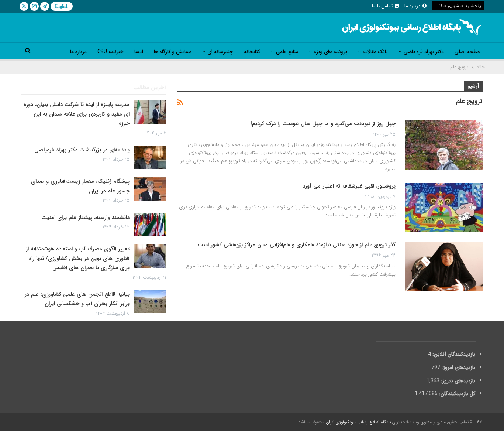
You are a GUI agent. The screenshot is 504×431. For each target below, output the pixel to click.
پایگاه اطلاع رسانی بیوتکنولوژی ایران (358, 421)
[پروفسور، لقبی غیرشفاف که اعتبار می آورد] (444, 207)
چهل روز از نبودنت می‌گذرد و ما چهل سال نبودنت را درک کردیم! (323, 123)
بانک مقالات (375, 52)
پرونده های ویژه (330, 52)
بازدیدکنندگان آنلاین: (453, 354)
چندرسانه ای (220, 52)
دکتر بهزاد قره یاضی (424, 52)
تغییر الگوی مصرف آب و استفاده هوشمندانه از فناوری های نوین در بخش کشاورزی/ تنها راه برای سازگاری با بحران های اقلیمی (78, 258)
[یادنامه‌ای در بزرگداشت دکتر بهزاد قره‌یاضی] (150, 157)
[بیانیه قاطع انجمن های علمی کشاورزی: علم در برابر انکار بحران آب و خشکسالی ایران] (150, 302)
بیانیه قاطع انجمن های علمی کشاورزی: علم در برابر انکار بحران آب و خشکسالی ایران (77, 299)
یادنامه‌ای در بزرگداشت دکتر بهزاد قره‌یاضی (82, 150)
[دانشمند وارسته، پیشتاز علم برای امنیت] (150, 225)
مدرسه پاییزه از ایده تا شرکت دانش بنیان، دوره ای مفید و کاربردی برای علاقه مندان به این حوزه (77, 114)
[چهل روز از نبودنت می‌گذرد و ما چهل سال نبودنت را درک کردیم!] (444, 145)
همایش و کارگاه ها (172, 52)
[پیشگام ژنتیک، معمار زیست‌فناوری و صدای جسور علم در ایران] (150, 189)
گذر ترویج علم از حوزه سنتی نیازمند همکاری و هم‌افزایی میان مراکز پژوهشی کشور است (297, 244)
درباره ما (412, 6)
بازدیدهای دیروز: (457, 381)
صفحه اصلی (467, 52)
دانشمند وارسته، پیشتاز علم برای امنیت (85, 217)
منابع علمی (287, 52)
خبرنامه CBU (110, 52)
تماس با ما (382, 6)
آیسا (138, 52)
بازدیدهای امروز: (457, 367)
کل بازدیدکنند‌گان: (456, 394)
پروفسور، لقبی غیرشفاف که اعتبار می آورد (349, 186)
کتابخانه (252, 52)
